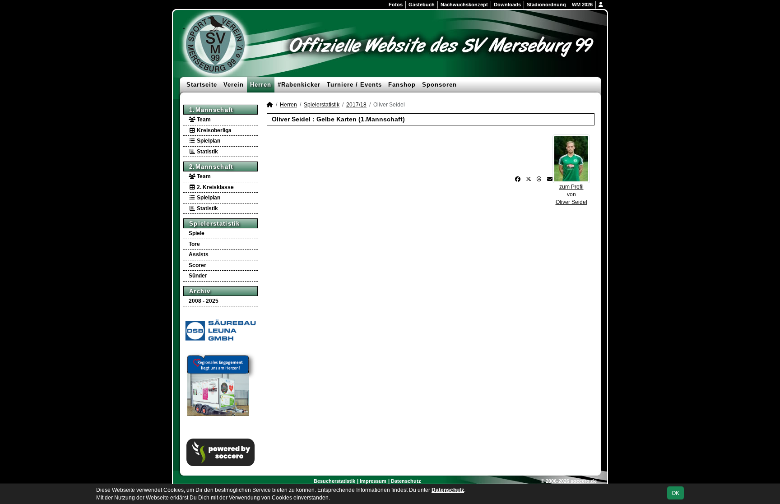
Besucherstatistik (334, 481)
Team (203, 119)
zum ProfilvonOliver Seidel (571, 194)
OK (675, 493)
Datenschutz (406, 481)
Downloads (507, 4)
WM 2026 (582, 4)
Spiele (196, 233)
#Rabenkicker (299, 84)
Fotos (396, 4)
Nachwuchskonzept (464, 4)
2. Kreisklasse (214, 187)
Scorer (197, 265)
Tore (194, 244)
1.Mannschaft (211, 109)
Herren (260, 84)
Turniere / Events (354, 84)
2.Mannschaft (211, 166)
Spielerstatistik (214, 223)
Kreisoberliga (213, 130)
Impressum (373, 481)
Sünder (198, 276)
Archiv (200, 291)
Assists (199, 254)
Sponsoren (439, 84)
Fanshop (402, 84)
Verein (233, 84)
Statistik (206, 151)
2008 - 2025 (203, 301)
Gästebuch (422, 4)
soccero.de (584, 481)
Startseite (201, 84)
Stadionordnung (546, 4)
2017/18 (356, 105)
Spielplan (207, 141)
